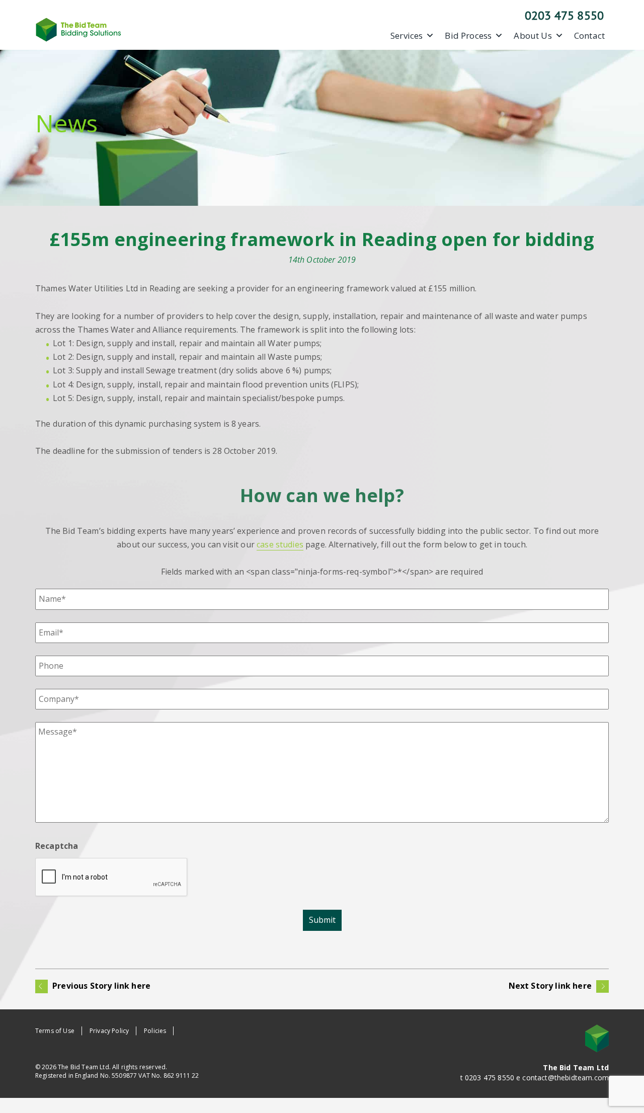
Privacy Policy (109, 1030)
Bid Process (468, 35)
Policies (155, 1030)
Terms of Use (54, 1030)
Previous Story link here (100, 985)
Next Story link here (551, 985)
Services (406, 35)
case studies (280, 544)
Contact (589, 35)
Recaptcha (56, 845)
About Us (532, 35)
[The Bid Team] (78, 29)
